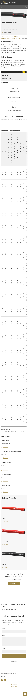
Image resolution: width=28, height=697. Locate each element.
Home (2, 36)
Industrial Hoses (5, 38)
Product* (3, 628)
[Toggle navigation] (25, 2)
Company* (4, 648)
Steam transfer (16, 38)
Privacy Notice (14, 686)
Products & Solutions (11, 36)
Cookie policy (14, 684)
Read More (5, 521)
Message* (3, 635)
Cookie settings (14, 583)
